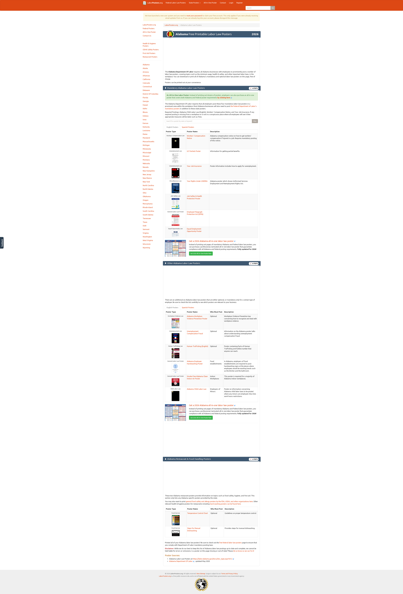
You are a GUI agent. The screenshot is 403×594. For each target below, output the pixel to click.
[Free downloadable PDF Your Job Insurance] (175, 173)
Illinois (145, 112)
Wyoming (146, 248)
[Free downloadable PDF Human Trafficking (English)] (175, 353)
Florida (145, 98)
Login (231, 3)
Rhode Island (148, 207)
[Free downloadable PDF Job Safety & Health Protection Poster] (175, 203)
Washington (147, 237)
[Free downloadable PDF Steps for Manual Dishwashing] (176, 533)
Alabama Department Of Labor (181, 561)
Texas (145, 222)
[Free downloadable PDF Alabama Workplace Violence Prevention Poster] (175, 323)
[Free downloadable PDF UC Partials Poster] (175, 158)
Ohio (144, 193)
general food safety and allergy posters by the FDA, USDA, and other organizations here (219, 501)
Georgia (146, 101)
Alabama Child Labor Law (196, 389)
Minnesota (147, 149)
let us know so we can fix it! (243, 551)
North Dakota (148, 189)
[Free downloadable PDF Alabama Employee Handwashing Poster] (175, 368)
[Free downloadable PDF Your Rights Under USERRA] (175, 188)
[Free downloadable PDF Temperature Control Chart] (176, 520)
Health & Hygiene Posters (149, 45)
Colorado (146, 83)
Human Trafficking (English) (197, 346)
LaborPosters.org (149, 25)
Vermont (146, 229)
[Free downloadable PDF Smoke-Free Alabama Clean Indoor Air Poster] (175, 382)
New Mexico (147, 178)
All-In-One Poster (210, 3)
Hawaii (145, 105)
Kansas (145, 123)
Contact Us (147, 36)
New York (146, 182)
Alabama (146, 65)
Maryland (146, 138)
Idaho (145, 108)
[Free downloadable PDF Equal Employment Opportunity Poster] (175, 233)
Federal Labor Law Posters (176, 3)
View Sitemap (200, 573)
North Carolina (148, 185)
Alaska (145, 68)
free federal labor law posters (230, 543)
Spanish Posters (188, 127)
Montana (146, 160)
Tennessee (147, 218)
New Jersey (147, 174)
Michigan (146, 145)
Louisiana (146, 130)
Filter (255, 121)
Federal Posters (148, 28)
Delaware (146, 90)
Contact (223, 3)
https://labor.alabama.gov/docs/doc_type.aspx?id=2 (213, 559)
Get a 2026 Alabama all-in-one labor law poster (211, 241)
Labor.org (155, 3)
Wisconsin (147, 244)
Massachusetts (148, 141)
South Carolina (148, 211)
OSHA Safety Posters (151, 50)
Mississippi (147, 152)
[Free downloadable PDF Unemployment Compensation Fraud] (175, 338)
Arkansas (146, 76)
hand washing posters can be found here (225, 504)
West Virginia (148, 240)
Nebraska (146, 163)
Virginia (146, 233)
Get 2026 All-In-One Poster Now (200, 253)
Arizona (146, 72)
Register (239, 3)
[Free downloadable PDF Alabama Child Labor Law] (175, 396)
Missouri (146, 156)
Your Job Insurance (194, 166)
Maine (145, 134)
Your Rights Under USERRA (197, 181)
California (146, 79)
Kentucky (146, 127)
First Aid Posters (149, 53)
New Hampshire (149, 171)
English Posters (172, 127)
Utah (144, 226)
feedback (2, 243)
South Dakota (148, 215)
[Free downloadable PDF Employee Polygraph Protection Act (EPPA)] (175, 220)
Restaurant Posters (150, 57)
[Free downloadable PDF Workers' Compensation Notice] (175, 143)
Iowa (144, 120)
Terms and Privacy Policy (229, 573)
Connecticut (147, 87)
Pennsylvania (147, 204)
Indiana (145, 116)
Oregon (145, 200)
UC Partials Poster (194, 151)
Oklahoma (147, 196)
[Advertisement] (211, 54)
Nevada (146, 167)
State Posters (194, 3)
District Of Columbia (150, 94)
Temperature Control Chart (197, 513)
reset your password (194, 16)
